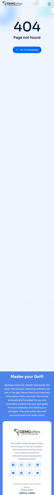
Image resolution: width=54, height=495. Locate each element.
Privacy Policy (27, 490)
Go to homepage (29, 49)
